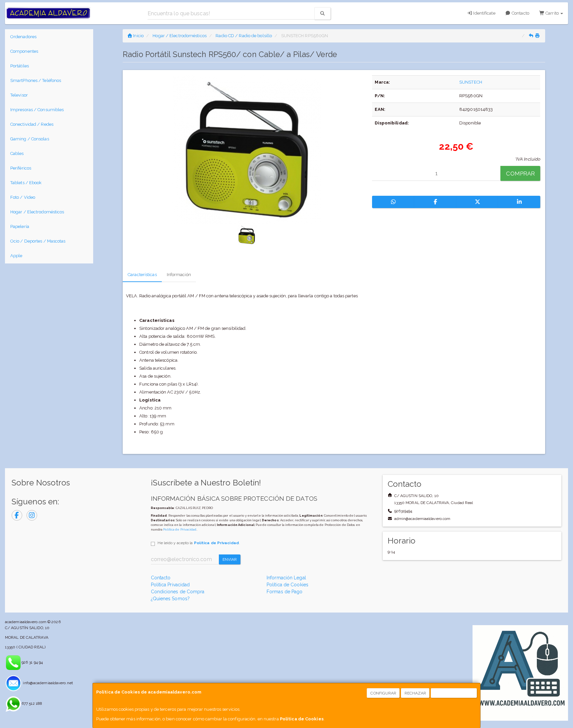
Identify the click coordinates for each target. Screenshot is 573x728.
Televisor (19, 95)
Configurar (383, 693)
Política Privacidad (170, 584)
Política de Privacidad (179, 529)
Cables (17, 153)
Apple (16, 255)
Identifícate (483, 13)
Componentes (24, 51)
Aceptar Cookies (454, 693)
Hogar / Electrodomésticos (37, 211)
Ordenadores (23, 36)
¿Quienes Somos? (170, 598)
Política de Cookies (302, 718)
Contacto (520, 13)
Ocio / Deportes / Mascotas (38, 241)
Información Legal (286, 577)
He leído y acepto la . (199, 543)
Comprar (520, 173)
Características (142, 274)
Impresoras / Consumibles (37, 109)
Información (179, 274)
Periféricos (20, 168)
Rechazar (415, 693)
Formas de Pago (284, 591)
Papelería (19, 226)
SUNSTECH (470, 82)
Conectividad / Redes (31, 124)
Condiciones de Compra (178, 591)
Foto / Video (22, 197)
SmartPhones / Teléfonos (35, 80)
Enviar (230, 559)
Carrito (552, 13)
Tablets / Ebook (26, 182)
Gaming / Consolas (29, 138)
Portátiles (19, 65)
